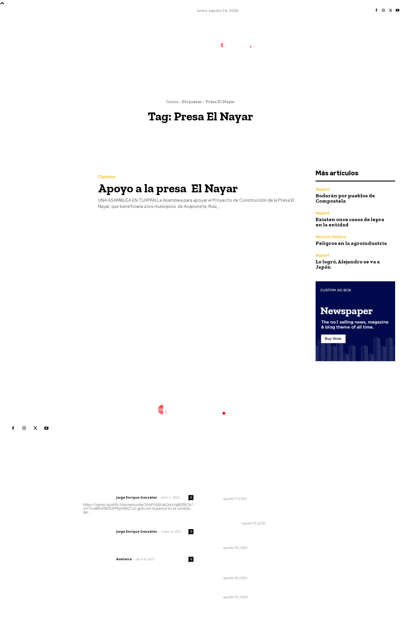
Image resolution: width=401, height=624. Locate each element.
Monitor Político (331, 237)
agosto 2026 (306, 499)
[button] (279, 71)
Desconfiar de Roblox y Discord (240, 589)
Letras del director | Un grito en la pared (136, 489)
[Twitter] (390, 10)
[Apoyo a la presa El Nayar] (44, 192)
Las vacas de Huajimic (113, 523)
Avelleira (124, 559)
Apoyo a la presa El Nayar (168, 188)
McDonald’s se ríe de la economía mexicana (232, 512)
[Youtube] (397, 10)
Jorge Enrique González (136, 497)
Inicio (172, 101)
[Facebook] (376, 10)
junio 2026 (304, 516)
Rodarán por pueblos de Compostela (345, 198)
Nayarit (323, 189)
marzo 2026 (305, 543)
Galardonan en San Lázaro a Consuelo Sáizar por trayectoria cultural (241, 564)
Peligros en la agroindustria (351, 243)
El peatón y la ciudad (111, 551)
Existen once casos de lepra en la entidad (350, 222)
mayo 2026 (305, 525)
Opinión (106, 177)
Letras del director (98, 497)
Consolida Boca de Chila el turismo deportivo (235, 488)
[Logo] (240, 45)
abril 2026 (304, 534)
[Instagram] (383, 10)
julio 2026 (303, 507)
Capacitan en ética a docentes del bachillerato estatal (241, 537)
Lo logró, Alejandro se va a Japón (348, 264)
